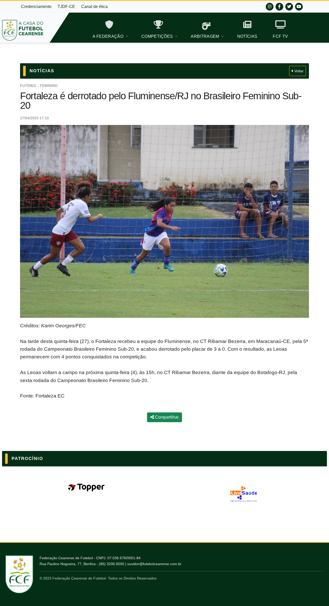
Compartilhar (166, 417)
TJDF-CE (66, 6)
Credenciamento (36, 6)
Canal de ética (94, 6)
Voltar (298, 71)
